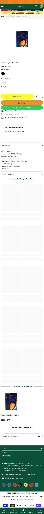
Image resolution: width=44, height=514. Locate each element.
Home (2, 16)
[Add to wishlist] (37, 96)
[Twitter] (36, 485)
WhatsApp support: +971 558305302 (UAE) (20, 474)
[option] (22, 39)
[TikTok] (20, 485)
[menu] (2, 6)
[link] (22, 10)
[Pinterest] (15, 485)
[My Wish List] (36, 6)
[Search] (39, 436)
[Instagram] (9, 485)
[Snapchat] (26, 485)
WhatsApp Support (23, 107)
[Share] (41, 96)
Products (9, 16)
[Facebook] (4, 485)
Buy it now (22, 103)
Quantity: (4, 87)
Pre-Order (17, 96)
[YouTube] (31, 485)
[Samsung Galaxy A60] (11, 402)
